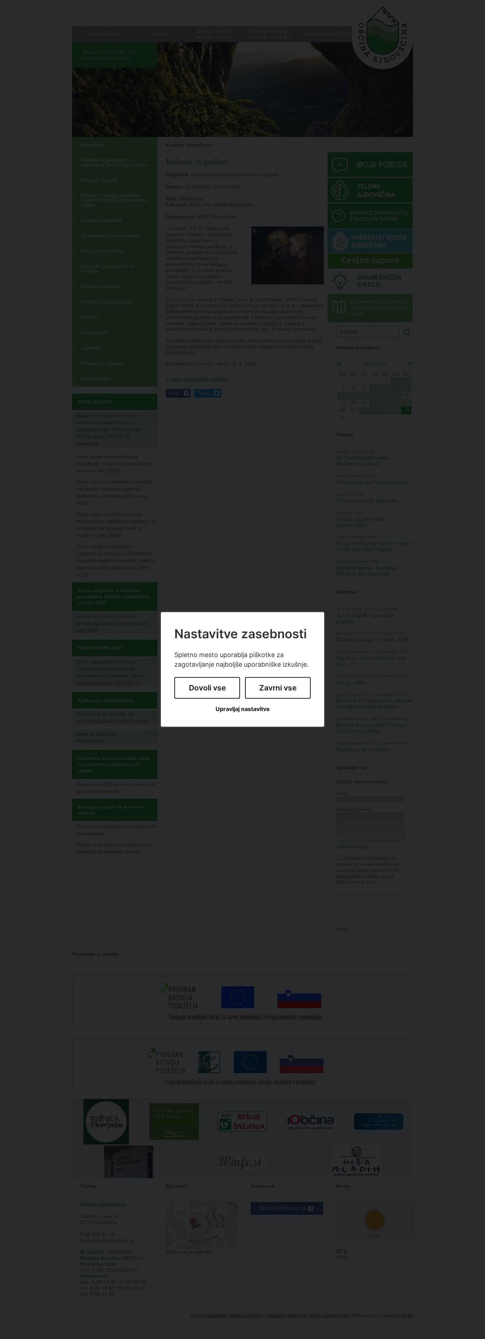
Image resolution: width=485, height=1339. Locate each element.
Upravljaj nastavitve (243, 709)
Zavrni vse (277, 687)
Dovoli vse (207, 687)
